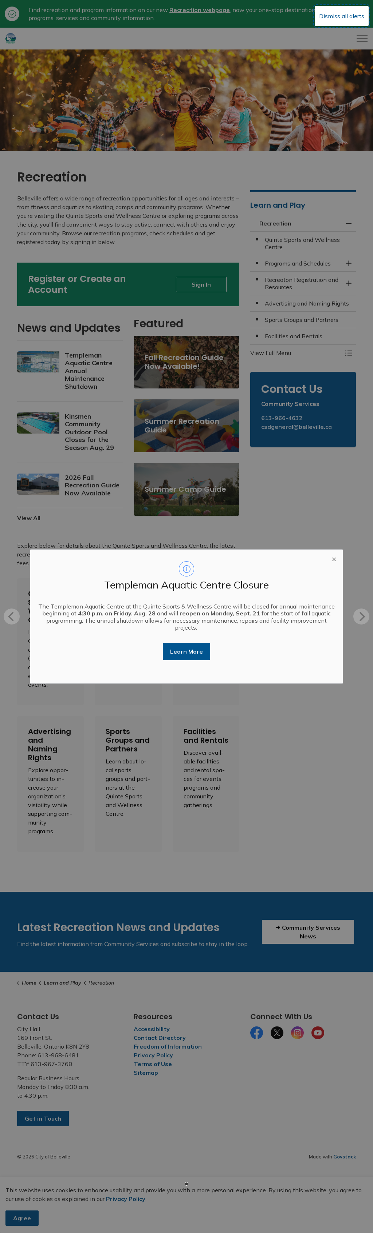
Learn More (186, 651)
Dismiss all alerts (341, 16)
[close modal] (334, 558)
